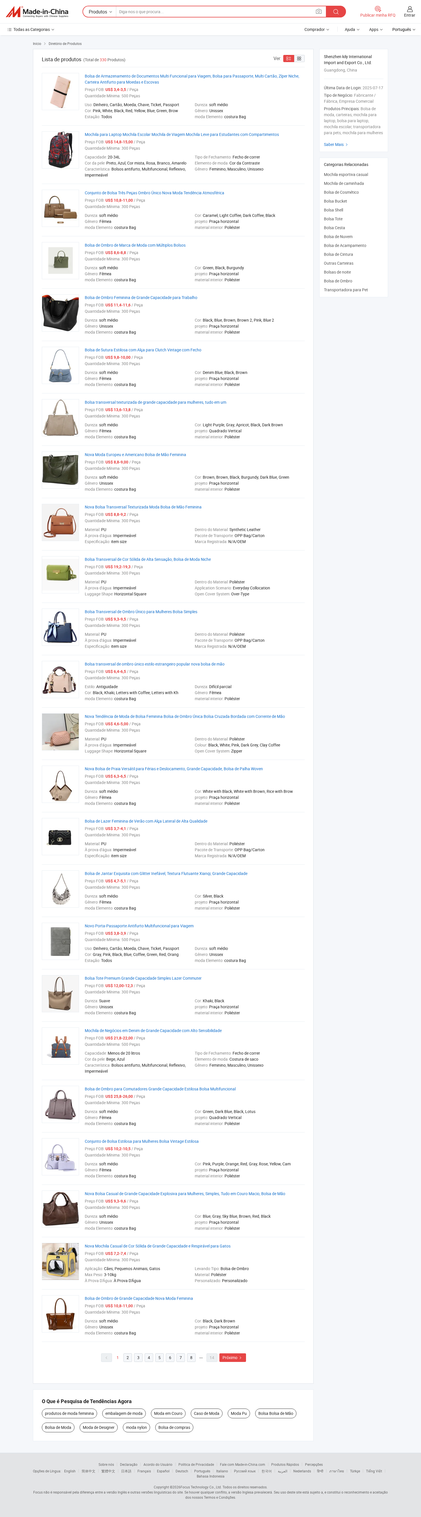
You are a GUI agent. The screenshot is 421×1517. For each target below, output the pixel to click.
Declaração (128, 1464)
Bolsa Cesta (334, 227)
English (70, 1471)
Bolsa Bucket (335, 201)
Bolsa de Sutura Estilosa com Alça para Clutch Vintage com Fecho (143, 349)
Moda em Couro (168, 1413)
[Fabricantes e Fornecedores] (37, 12)
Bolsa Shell (333, 210)
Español (163, 1471)
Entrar (409, 15)
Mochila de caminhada (344, 183)
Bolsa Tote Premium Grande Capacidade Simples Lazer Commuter (143, 978)
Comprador (314, 29)
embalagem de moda (124, 1413)
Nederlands (302, 1471)
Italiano (222, 1471)
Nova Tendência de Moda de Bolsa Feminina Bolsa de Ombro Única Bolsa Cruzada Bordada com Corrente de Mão (185, 716)
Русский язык (244, 1471)
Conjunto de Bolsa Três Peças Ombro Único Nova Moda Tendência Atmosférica (154, 192)
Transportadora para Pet (346, 289)
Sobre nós (106, 1464)
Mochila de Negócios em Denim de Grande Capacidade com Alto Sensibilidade (153, 1030)
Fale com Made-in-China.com (242, 1464)
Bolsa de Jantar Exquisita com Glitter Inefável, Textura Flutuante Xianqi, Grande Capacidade (166, 873)
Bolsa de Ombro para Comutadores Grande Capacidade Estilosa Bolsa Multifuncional (160, 1089)
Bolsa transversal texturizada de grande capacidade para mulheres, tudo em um (155, 402)
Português (202, 1471)
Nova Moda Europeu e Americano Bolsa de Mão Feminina (135, 454)
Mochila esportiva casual (346, 174)
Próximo (233, 1357)
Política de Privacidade (196, 1464)
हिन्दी (320, 1471)
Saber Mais (336, 144)
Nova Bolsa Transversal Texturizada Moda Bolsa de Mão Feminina (143, 507)
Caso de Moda (206, 1413)
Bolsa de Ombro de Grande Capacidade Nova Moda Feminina (139, 1298)
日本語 (126, 1471)
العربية (282, 1471)
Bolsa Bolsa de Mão (275, 1413)
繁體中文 (108, 1471)
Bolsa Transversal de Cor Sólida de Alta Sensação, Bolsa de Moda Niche (148, 559)
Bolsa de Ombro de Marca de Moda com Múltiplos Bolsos (135, 245)
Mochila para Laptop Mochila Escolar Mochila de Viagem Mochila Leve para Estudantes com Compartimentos (182, 134)
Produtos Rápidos (285, 1464)
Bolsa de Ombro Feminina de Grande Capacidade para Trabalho (141, 297)
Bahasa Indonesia (211, 1476)
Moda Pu (239, 1413)
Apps (373, 29)
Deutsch (182, 1471)
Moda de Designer (99, 1427)
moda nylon (136, 1427)
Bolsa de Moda (58, 1427)
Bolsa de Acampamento (345, 245)
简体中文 (88, 1471)
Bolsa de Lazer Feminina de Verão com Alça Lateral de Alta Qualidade (146, 821)
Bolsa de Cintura (338, 254)
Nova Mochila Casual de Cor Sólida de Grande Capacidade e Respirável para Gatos (158, 1246)
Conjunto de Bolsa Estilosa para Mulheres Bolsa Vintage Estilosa (142, 1141)
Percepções (314, 1464)
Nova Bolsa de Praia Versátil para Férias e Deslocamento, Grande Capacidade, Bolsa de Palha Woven (174, 768)
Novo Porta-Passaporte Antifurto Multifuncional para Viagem (139, 925)
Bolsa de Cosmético (341, 192)
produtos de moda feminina (69, 1413)
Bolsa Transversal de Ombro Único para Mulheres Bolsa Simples (141, 611)
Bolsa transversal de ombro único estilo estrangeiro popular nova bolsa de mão (155, 664)
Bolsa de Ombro (338, 281)
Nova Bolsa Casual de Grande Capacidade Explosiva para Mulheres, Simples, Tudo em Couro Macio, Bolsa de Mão (185, 1193)
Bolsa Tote (333, 218)
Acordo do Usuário (157, 1464)
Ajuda (350, 29)
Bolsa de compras (174, 1427)
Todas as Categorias (31, 29)
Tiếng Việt (374, 1471)
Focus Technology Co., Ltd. (201, 1487)
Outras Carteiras (338, 263)
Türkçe (355, 1471)
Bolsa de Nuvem (338, 236)
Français (144, 1471)
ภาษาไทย (336, 1471)
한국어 (266, 1471)
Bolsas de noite (337, 272)
